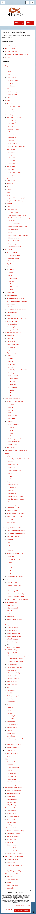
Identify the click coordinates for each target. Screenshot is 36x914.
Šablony (9, 192)
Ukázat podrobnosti (7, 909)
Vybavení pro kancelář (11, 874)
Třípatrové (11, 140)
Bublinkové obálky (12, 627)
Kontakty (7, 57)
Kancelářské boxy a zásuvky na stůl (18, 655)
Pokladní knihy (12, 776)
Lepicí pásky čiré (11, 716)
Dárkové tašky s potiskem (14, 790)
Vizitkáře (11, 562)
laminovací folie (13, 879)
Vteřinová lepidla (12, 741)
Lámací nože (10, 616)
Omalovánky (10, 335)
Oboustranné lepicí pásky (14, 747)
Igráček (10, 358)
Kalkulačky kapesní (14, 441)
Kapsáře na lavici (12, 169)
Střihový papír (11, 819)
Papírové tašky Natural (13, 793)
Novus (10, 713)
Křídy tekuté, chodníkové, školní (17, 226)
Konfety (9, 97)
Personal (10, 550)
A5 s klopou (12, 163)
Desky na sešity (11, 152)
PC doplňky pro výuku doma (15, 401)
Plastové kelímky (11, 845)
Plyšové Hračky (13, 387)
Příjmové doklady (13, 773)
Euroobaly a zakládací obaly (15, 553)
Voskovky (11, 261)
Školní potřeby (9, 114)
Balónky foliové (11, 77)
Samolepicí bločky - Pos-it (14, 516)
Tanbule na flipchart (12, 885)
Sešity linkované (13, 464)
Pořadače (9, 548)
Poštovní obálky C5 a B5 (14, 633)
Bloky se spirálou (13, 484)
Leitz (9, 710)
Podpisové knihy (11, 522)
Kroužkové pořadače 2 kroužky (16, 530)
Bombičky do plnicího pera (14, 865)
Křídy (8, 195)
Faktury (10, 770)
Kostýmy (13, 381)
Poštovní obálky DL (12, 639)
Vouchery (9, 103)
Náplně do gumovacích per (14, 871)
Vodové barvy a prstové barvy (17, 215)
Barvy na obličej (11, 350)
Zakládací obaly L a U (14, 559)
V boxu (10, 519)
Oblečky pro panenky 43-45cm (19, 370)
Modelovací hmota (13, 238)
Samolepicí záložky (12, 510)
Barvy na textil (11, 347)
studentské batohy (13, 129)
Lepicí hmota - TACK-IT (14, 744)
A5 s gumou (12, 157)
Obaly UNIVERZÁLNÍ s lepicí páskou (18, 200)
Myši (9, 413)
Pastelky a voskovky (12, 252)
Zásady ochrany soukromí (23, 905)
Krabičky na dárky (12, 799)
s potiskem (11, 545)
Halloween (13, 384)
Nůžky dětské (10, 605)
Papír (6, 579)
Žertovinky (11, 364)
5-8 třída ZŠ (11, 126)
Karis (9, 502)
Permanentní (13, 278)
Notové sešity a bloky (13, 507)
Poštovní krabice (11, 813)
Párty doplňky (14, 378)
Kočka (12, 390)
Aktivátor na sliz (13, 724)
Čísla (9, 71)
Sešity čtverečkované (14, 470)
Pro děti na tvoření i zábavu (13, 332)
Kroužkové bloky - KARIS (16, 499)
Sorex (8, 756)
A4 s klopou (12, 160)
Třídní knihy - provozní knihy (15, 513)
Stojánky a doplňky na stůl (14, 653)
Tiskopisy (7, 759)
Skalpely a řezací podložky (14, 619)
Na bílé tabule (12, 676)
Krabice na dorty (11, 810)
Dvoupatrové (12, 137)
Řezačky (9, 882)
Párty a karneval (13, 375)
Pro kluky (11, 373)
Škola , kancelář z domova (12, 398)
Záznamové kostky (12, 525)
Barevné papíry (11, 588)
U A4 (11, 573)
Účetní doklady (11, 762)
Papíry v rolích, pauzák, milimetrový (17, 599)
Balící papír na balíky (13, 816)
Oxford (10, 479)
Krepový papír (12, 244)
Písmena (12, 86)
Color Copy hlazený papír (14, 585)
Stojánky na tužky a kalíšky (16, 661)
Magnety (9, 687)
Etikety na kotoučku (12, 753)
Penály (8, 132)
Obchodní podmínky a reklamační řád (18, 54)
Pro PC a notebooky (14, 673)
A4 (9, 565)
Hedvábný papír (11, 802)
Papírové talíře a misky (13, 833)
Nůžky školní (10, 611)
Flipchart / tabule (15, 287)
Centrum (10, 707)
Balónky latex (11, 69)
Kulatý (10, 74)
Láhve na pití (10, 109)
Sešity (8, 456)
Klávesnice (11, 410)
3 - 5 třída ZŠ (12, 123)
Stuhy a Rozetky (11, 805)
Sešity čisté (11, 467)
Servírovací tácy (11, 839)
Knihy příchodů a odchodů (14, 782)
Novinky (7, 100)
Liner (11, 289)
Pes (11, 393)
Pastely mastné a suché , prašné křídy (19, 218)
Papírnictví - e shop (10, 45)
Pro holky (11, 367)
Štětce (10, 232)
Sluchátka (11, 404)
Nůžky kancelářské (12, 608)
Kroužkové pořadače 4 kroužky (16, 533)
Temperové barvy (13, 212)
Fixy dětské (10, 264)
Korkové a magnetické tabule (15, 667)
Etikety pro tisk (11, 447)
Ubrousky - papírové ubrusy (15, 853)
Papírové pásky (11, 736)
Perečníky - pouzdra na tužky (16, 146)
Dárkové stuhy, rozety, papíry (13, 787)
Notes (10, 473)
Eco (11, 476)
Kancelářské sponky (12, 664)
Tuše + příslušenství (14, 223)
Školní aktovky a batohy (14, 117)
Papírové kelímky (12, 848)
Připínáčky (10, 693)
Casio (11, 433)
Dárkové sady (11, 112)
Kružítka (9, 189)
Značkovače (11, 272)
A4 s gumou (12, 155)
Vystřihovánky (11, 341)
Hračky (9, 355)
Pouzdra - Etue (12, 143)
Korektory (9, 730)
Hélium (9, 89)
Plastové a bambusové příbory (15, 830)
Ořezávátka (10, 203)
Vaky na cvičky (11, 166)
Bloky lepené (12, 493)
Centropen (11, 281)
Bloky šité (11, 490)
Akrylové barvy (13, 221)
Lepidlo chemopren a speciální (15, 739)
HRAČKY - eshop (10, 48)
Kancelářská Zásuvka (16, 658)
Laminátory (10, 876)
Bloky (8, 482)
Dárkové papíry (11, 796)
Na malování (8, 249)
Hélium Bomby (12, 92)
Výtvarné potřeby (12, 209)
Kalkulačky (10, 421)
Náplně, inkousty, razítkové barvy (14, 856)
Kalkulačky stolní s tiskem (16, 439)
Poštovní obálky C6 (12, 630)
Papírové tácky (11, 842)
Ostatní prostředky (13, 678)
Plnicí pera (10, 183)
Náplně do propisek (12, 859)
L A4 (11, 571)
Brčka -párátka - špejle (13, 851)
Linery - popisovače (12, 267)
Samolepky (10, 338)
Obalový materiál (10, 807)
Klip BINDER (11, 690)
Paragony (11, 764)
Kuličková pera (11, 180)
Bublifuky (11, 361)
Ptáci (11, 396)
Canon (12, 427)
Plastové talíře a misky (13, 836)
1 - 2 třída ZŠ (12, 120)
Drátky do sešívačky (12, 681)
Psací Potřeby (10, 269)
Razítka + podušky (13, 229)
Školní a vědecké (13, 444)
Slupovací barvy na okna (14, 352)
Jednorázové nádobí (10, 828)
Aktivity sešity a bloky (13, 344)
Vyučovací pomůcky (12, 178)
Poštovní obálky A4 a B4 (14, 636)
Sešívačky (9, 704)
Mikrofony (11, 407)
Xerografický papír (12, 582)
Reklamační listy (11, 785)
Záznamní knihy (11, 505)
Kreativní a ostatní (12, 614)
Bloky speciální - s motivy (16, 496)
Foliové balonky (13, 80)
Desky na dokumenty (13, 536)
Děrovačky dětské (13, 241)
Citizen (12, 430)
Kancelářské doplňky (11, 650)
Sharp (12, 436)
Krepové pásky (11, 733)
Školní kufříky (11, 149)
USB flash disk (12, 416)
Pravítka (9, 186)
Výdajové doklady (13, 767)
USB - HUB (11, 419)
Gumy (8, 206)
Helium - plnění (12, 94)
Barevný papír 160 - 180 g (16, 593)
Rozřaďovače (10, 539)
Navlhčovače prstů (12, 684)
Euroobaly (11, 556)
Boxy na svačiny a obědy (14, 106)
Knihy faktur (12, 779)
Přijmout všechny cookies (21, 910)
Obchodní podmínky (11, 51)
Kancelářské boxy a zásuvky (15, 576)
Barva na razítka (11, 868)
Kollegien (13, 487)
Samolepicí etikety (10, 750)
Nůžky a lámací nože (11, 602)
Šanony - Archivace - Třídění (13, 527)
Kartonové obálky (12, 642)
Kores (10, 275)
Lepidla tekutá (11, 721)
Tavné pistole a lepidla (14, 246)
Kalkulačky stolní (13, 424)
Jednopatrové (12, 135)
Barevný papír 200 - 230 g (16, 596)
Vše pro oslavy (9, 66)
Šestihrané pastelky (13, 258)
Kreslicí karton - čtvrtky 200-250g (18, 235)
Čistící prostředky (12, 670)
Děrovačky (10, 699)
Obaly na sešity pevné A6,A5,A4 (16, 198)
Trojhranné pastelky (14, 255)
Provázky (9, 825)
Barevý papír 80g (13, 591)
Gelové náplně (11, 862)
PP (9, 542)
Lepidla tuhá (10, 719)
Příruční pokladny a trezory (14, 696)
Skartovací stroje (11, 888)
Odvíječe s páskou (12, 727)
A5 (11, 568)
